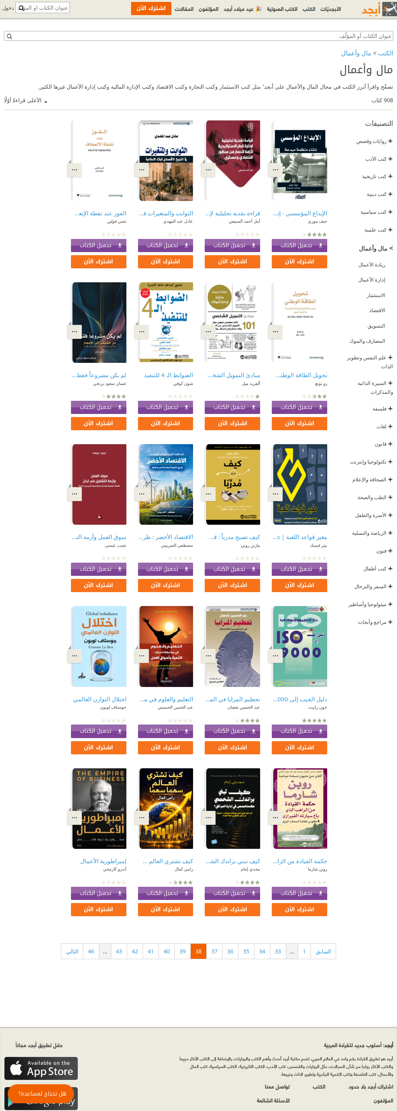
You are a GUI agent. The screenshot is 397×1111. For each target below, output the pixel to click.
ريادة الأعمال (371, 264)
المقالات (184, 8)
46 (91, 951)
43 (119, 951)
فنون (384, 550)
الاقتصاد (377, 310)
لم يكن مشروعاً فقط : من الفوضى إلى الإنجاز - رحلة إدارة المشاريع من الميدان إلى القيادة (98, 375)
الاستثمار (376, 295)
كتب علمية (378, 229)
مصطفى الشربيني (177, 545)
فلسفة (383, 408)
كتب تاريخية (377, 176)
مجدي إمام (250, 869)
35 (246, 951)
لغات (384, 426)
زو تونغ (321, 383)
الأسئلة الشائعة (273, 1100)
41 (151, 951)
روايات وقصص (374, 140)
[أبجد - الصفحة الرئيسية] (370, 9)
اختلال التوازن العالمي (99, 699)
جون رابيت (317, 707)
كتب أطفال (378, 568)
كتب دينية (380, 194)
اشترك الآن (299, 261)
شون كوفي (183, 383)
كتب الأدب (379, 158)
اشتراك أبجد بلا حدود (371, 1086)
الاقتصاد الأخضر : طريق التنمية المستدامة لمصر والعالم (165, 537)
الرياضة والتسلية (372, 532)
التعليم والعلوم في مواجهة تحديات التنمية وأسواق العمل (165, 699)
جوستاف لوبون (113, 707)
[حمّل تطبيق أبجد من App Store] (41, 1068)
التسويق (376, 325)
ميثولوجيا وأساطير (371, 604)
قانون (384, 443)
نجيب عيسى (115, 545)
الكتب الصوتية (282, 8)
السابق (323, 951)
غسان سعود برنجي (109, 383)
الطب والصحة (375, 497)
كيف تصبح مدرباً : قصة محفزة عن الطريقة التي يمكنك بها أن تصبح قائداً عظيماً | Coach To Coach (232, 537)
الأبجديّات (331, 8)
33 (278, 951)
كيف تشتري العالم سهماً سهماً (165, 861)
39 (183, 951)
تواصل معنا (277, 1086)
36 (230, 951)
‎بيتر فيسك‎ (318, 545)
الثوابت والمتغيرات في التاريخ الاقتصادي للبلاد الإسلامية (165, 213)
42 (135, 951)
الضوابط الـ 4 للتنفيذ (168, 375)
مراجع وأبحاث (375, 621)
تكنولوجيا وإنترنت (371, 461)
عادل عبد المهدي (178, 221)
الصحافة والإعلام (372, 479)
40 (167, 951)
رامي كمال (183, 869)
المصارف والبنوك (367, 340)
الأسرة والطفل (374, 515)
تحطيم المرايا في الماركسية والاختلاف (232, 699)
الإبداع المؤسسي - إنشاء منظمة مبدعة (299, 213)
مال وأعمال (356, 53)
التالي (72, 951)
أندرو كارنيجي (114, 869)
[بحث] (9, 36)
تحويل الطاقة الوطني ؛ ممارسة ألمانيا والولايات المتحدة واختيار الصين (299, 375)
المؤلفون (208, 8)
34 (262, 951)
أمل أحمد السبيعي (244, 221)
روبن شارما (317, 869)
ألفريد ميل (251, 383)
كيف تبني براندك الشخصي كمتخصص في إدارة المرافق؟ (232, 861)
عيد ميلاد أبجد (243, 8)
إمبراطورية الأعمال (103, 861)
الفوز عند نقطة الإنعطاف (98, 213)
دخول (8, 8)
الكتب (385, 53)
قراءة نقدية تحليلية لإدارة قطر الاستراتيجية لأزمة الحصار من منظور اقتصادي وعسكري (232, 213)
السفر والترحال (373, 586)
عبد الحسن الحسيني (175, 707)
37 (214, 951)
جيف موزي (317, 221)
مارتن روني (250, 545)
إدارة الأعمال (371, 279)
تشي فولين (116, 221)
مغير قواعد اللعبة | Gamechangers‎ (299, 537)
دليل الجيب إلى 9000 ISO (299, 699)
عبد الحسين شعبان (244, 707)
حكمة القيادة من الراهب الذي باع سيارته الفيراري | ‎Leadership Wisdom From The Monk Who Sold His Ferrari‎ (299, 861)
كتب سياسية (377, 211)
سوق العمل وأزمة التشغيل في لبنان (98, 537)
